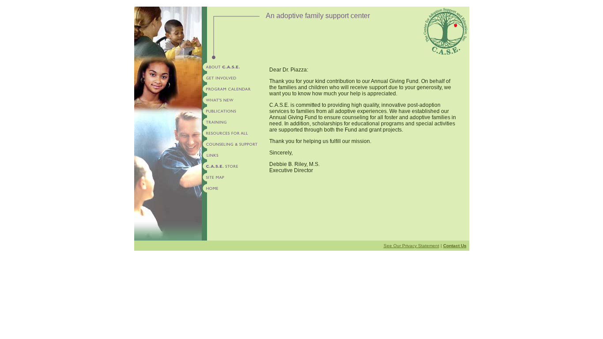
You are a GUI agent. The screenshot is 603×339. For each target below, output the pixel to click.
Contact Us (455, 245)
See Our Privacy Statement (411, 245)
